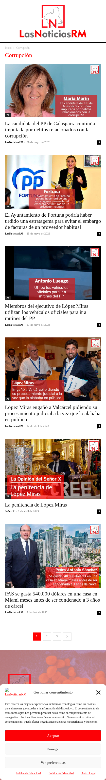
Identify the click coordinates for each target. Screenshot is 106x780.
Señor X (10, 511)
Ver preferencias (53, 763)
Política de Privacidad (28, 773)
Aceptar (53, 736)
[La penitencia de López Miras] (53, 469)
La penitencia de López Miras (36, 505)
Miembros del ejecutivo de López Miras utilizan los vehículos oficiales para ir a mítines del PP (46, 312)
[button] (98, 692)
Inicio (8, 48)
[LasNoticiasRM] (53, 21)
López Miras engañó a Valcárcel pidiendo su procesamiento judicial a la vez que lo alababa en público (52, 413)
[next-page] (67, 636)
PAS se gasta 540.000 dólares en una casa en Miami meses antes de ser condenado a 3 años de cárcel (52, 600)
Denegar (53, 749)
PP (7, 115)
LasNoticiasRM (14, 142)
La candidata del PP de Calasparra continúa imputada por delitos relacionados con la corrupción (50, 130)
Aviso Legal (88, 773)
